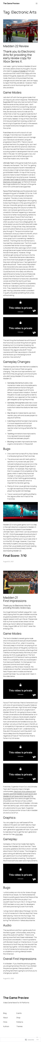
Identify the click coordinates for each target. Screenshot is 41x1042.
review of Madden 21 (20, 71)
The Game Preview (11, 3)
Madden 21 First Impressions (14, 599)
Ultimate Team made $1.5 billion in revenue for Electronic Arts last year (20, 180)
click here (18, 834)
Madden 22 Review (16, 46)
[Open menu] (36, 3)
